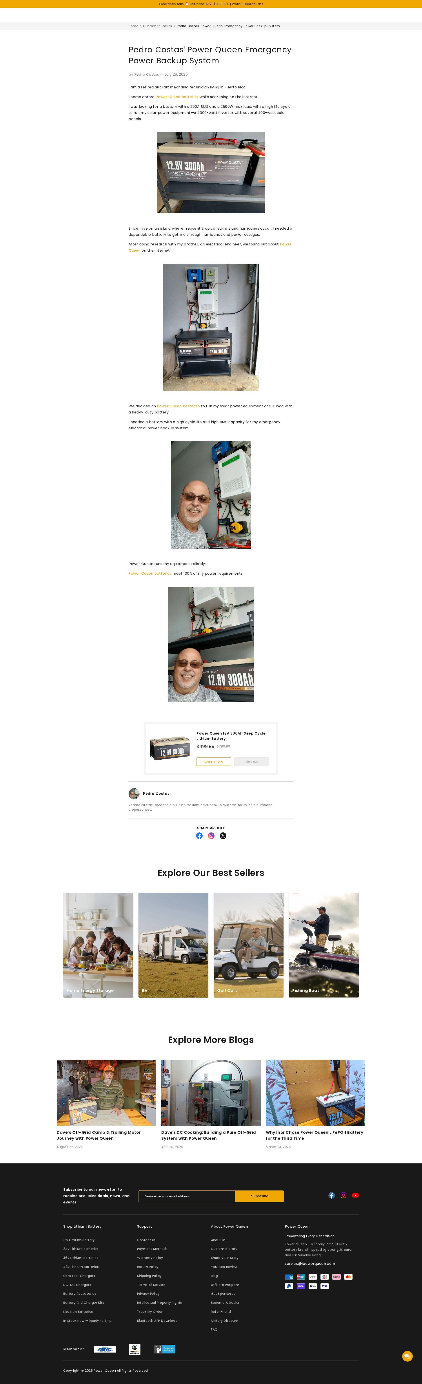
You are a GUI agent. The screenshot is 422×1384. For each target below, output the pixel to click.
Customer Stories (157, 26)
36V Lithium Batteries (80, 1258)
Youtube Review (224, 1267)
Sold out (252, 761)
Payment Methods (152, 1249)
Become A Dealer (225, 1302)
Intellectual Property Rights (159, 1302)
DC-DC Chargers (77, 1285)
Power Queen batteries (177, 96)
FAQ (214, 1329)
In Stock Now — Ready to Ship (87, 1320)
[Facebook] (331, 1195)
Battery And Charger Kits (83, 1302)
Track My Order (149, 1311)
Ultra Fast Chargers (79, 1276)
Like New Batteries (78, 1311)
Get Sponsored (223, 1293)
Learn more (213, 761)
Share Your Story (225, 1258)
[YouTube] (355, 1195)
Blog (214, 1276)
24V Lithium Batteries (81, 1249)
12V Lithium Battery (79, 1240)
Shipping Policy (149, 1276)
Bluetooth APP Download (157, 1320)
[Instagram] (343, 1195)
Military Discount (224, 1320)
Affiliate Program (225, 1285)
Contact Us (146, 1240)
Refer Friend (221, 1311)
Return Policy (148, 1267)
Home (133, 26)
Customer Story (224, 1249)
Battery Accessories (79, 1293)
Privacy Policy (148, 1293)
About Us (218, 1240)
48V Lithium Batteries (81, 1267)
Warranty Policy (150, 1258)
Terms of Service (151, 1285)
